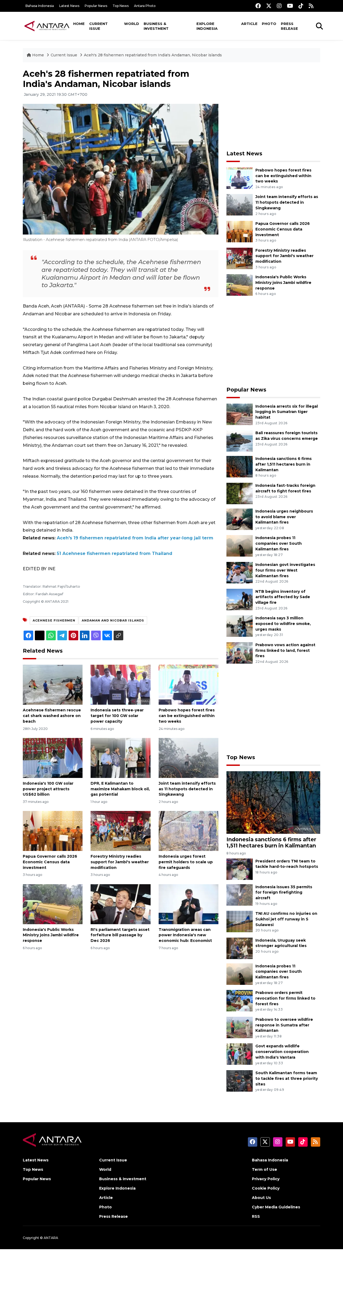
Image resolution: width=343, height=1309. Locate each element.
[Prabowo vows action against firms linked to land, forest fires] (239, 652)
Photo (269, 23)
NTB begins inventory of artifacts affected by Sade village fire (282, 597)
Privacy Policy (265, 1178)
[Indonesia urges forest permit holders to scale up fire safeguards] (188, 830)
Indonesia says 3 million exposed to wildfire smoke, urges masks (283, 624)
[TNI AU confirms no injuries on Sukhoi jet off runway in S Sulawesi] (239, 921)
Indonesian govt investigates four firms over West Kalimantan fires (285, 570)
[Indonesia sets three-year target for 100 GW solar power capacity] (120, 684)
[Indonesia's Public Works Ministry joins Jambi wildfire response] (53, 903)
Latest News (69, 6)
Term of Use (264, 1169)
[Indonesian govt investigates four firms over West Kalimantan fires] (239, 572)
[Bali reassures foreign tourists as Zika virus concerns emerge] (239, 440)
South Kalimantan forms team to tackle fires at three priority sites (286, 1078)
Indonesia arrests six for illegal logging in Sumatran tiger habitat (286, 412)
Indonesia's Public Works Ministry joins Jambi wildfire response (51, 935)
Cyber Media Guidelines (276, 1207)
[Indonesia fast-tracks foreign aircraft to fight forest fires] (239, 493)
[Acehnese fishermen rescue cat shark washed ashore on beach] (53, 684)
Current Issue (98, 26)
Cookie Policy (265, 1188)
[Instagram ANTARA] (279, 5)
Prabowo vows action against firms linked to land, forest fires (285, 650)
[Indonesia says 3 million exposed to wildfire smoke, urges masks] (239, 625)
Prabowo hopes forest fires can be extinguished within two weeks (187, 716)
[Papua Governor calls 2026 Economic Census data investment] (53, 830)
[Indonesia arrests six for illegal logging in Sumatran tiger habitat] (239, 413)
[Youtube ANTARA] (290, 5)
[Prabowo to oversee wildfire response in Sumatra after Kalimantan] (239, 1027)
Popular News (96, 6)
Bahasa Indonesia (39, 6)
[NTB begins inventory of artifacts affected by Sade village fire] (239, 599)
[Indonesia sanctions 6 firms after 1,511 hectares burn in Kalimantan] (239, 466)
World (131, 23)
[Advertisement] (273, 106)
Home (79, 23)
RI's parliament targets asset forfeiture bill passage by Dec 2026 (120, 935)
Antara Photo (145, 6)
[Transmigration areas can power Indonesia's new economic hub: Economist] (188, 903)
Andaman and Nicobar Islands (113, 620)
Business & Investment (156, 26)
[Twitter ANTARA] (268, 5)
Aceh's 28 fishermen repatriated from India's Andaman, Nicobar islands (153, 55)
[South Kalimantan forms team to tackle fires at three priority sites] (239, 1080)
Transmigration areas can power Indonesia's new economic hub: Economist (185, 935)
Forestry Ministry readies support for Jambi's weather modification (120, 862)
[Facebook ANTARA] (258, 5)
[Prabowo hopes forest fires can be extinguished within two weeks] (188, 684)
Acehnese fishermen (54, 620)
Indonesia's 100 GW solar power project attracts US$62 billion (48, 789)
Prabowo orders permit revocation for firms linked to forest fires (285, 998)
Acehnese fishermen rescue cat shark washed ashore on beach (52, 716)
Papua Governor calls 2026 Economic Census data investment (50, 862)
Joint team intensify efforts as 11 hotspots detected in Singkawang (187, 789)
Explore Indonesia (207, 26)
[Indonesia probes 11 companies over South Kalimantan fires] (239, 545)
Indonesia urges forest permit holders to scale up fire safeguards (186, 862)
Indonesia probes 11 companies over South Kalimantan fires (278, 543)
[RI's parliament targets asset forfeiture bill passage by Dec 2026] (120, 903)
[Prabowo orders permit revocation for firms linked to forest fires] (239, 1000)
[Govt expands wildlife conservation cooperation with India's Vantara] (239, 1053)
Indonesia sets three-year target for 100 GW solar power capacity (117, 716)
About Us (261, 1197)
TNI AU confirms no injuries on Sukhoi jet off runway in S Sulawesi (286, 919)
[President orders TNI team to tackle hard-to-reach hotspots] (239, 868)
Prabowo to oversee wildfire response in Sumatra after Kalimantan (284, 1025)
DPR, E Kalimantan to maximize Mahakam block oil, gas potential (120, 789)
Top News (121, 6)
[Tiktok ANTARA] (301, 5)
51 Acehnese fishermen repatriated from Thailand (114, 553)
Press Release (289, 26)
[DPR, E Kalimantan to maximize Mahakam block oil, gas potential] (120, 757)
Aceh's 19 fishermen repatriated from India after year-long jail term (135, 537)
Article (249, 23)
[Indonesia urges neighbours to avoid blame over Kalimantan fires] (239, 518)
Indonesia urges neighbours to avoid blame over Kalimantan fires (284, 517)
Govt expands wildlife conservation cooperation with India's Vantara (282, 1052)
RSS (256, 1216)
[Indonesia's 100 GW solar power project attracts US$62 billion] (53, 757)
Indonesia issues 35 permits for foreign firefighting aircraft (283, 892)
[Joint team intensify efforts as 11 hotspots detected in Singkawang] (188, 757)
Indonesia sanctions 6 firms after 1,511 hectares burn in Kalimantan (283, 464)
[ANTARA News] (47, 26)
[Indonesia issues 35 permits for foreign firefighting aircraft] (239, 894)
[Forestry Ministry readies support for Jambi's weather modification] (120, 830)
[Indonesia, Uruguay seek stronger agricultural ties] (239, 947)
